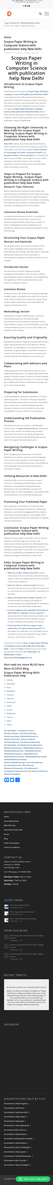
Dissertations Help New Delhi (16, 1112)
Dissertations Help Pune (14, 1108)
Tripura (10, 717)
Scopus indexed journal (27, 428)
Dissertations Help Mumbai (15, 1134)
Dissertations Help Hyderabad (16, 1125)
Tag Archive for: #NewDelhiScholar (22, 22)
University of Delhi (34, 152)
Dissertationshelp (11, 821)
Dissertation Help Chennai (15, 1130)
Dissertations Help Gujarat (15, 1152)
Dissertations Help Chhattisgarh (17, 1147)
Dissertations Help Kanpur (15, 1116)
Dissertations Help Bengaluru (16, 1103)
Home (17, 26)
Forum (6, 834)
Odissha (10, 698)
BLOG (33, 664)
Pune (9, 687)
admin (36, 53)
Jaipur (9, 721)
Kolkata (10, 680)
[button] (33, 1179)
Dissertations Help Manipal (15, 1143)
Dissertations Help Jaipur (14, 1121)
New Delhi (43, 94)
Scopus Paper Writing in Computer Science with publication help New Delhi (23, 45)
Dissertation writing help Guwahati (18, 1138)
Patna (9, 724)
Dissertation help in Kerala (15, 1160)
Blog (27, 53)
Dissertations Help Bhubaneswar (17, 1156)
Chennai (10, 695)
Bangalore (11, 691)
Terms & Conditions (12, 847)
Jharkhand (11, 702)
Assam (9, 709)
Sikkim (9, 706)
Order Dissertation (11, 843)
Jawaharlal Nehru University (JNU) (18, 155)
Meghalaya (11, 713)
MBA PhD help (9, 825)
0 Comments (18, 53)
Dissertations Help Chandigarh (16, 1165)
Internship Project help (13, 830)
